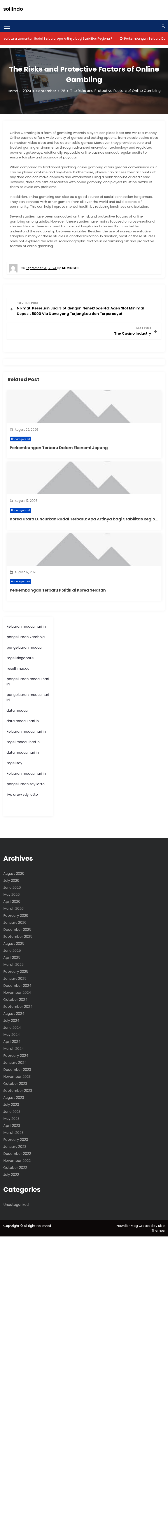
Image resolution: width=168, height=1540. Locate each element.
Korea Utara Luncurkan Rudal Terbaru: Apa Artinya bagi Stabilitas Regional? (87, 519)
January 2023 (14, 1146)
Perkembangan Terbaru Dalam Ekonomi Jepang (59, 447)
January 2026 (14, 922)
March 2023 (13, 1132)
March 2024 (13, 1048)
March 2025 (13, 964)
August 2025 (13, 943)
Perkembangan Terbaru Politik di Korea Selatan (58, 590)
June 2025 (12, 950)
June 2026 (12, 887)
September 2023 (17, 1090)
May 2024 (11, 1034)
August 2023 (13, 1097)
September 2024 (18, 1006)
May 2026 (11, 894)
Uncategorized (20, 439)
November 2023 (17, 1076)
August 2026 (13, 873)
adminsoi (70, 268)
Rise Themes (158, 1228)
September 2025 (17, 936)
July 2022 (11, 1174)
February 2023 (15, 1139)
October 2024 (15, 999)
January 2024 (15, 1062)
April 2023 (11, 1125)
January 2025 (14, 978)
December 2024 (17, 985)
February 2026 (15, 915)
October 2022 (15, 1167)
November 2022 (17, 1160)
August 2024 (13, 1013)
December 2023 (17, 1069)
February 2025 (15, 971)
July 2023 (11, 1104)
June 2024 (12, 1027)
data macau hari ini (23, 752)
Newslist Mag (128, 1225)
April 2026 (11, 901)
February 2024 (15, 1055)
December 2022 (17, 1153)
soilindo (13, 9)
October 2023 (15, 1083)
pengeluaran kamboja (26, 636)
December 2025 (17, 929)
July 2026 (11, 880)
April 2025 (11, 957)
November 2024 (17, 992)
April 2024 (12, 1041)
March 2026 (13, 908)
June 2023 (12, 1111)
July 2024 (11, 1020)
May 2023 (11, 1118)
